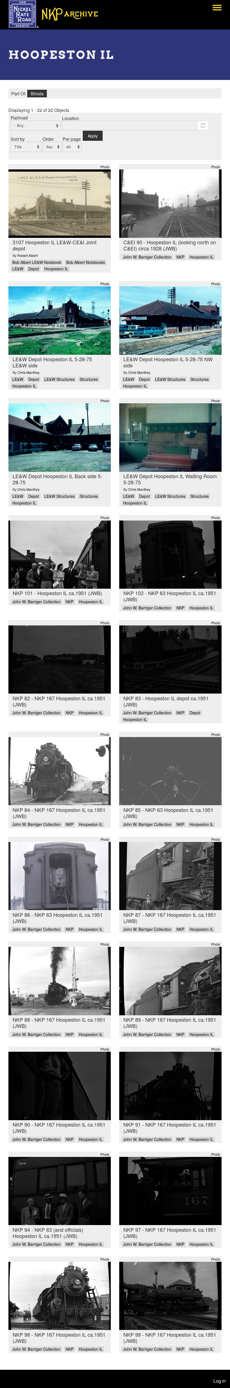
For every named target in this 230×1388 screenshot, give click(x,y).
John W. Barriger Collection (147, 257)
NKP (180, 257)
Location (70, 118)
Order (48, 139)
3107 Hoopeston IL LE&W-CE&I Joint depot (54, 245)
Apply (93, 136)
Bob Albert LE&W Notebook (36, 262)
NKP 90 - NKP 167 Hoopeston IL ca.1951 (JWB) (59, 1127)
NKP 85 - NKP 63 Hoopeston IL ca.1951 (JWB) (168, 813)
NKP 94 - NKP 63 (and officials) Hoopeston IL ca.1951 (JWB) (48, 1232)
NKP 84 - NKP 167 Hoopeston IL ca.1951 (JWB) (59, 813)
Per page (72, 139)
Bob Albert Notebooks (85, 262)
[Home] (57, 14)
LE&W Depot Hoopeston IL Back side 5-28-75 (57, 479)
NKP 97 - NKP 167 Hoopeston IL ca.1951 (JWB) (169, 1232)
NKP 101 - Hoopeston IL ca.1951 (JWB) (57, 593)
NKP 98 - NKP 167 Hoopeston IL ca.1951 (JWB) (59, 1337)
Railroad (19, 117)
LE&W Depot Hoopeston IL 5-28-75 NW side (168, 362)
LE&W (17, 268)
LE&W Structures (59, 379)
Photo (104, 166)
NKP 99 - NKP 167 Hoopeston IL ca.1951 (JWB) (169, 1337)
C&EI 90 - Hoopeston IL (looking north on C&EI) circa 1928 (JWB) (169, 245)
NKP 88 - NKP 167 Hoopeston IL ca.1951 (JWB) (59, 1022)
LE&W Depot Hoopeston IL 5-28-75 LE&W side (52, 362)
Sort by (18, 139)
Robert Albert (27, 255)
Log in (219, 1381)
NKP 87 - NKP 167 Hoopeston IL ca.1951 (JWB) (169, 917)
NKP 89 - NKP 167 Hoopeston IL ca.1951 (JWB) (169, 1022)
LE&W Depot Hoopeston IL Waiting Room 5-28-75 (170, 479)
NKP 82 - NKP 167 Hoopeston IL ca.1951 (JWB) (59, 701)
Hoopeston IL (56, 268)
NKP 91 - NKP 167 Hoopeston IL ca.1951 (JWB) (169, 1127)
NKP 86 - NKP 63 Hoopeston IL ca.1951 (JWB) (58, 917)
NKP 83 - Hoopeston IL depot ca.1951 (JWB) (166, 701)
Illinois (37, 93)
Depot (33, 268)
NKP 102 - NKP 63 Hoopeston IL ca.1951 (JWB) (169, 596)
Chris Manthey (28, 372)
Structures (89, 379)
